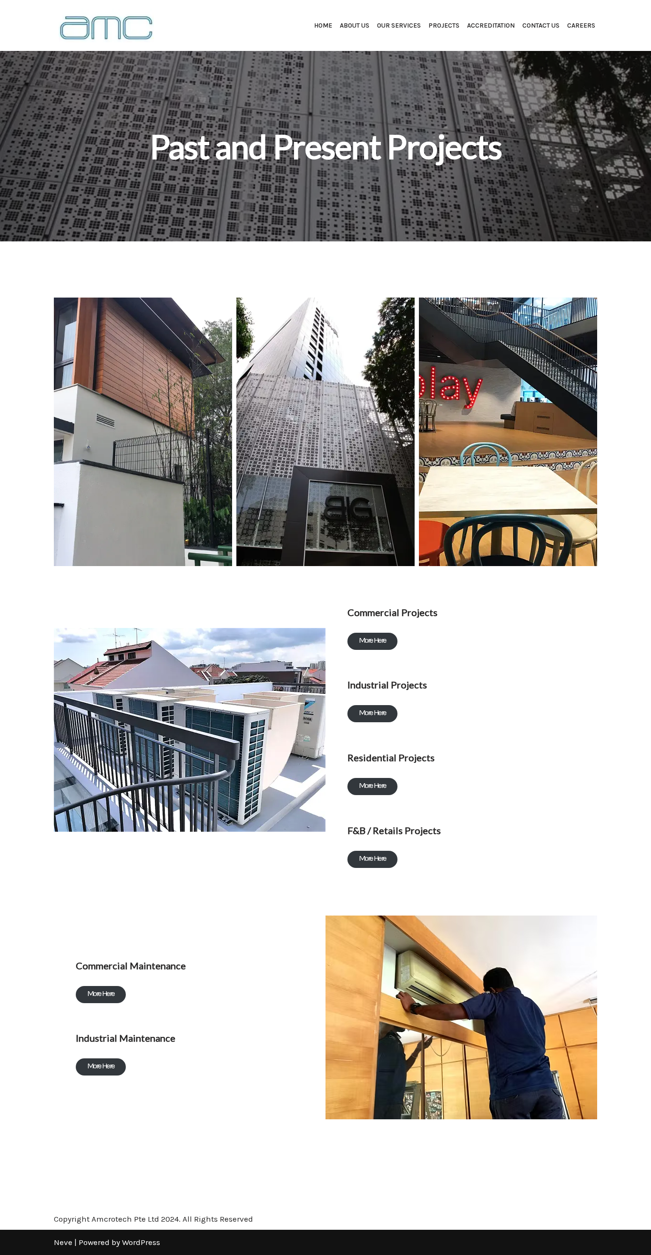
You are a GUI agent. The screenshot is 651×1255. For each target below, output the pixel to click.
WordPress (141, 1242)
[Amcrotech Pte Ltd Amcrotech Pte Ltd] (104, 25)
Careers (581, 25)
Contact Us (540, 25)
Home (323, 25)
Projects (443, 25)
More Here (372, 640)
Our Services (399, 25)
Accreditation (491, 25)
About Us (354, 25)
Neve (63, 1242)
